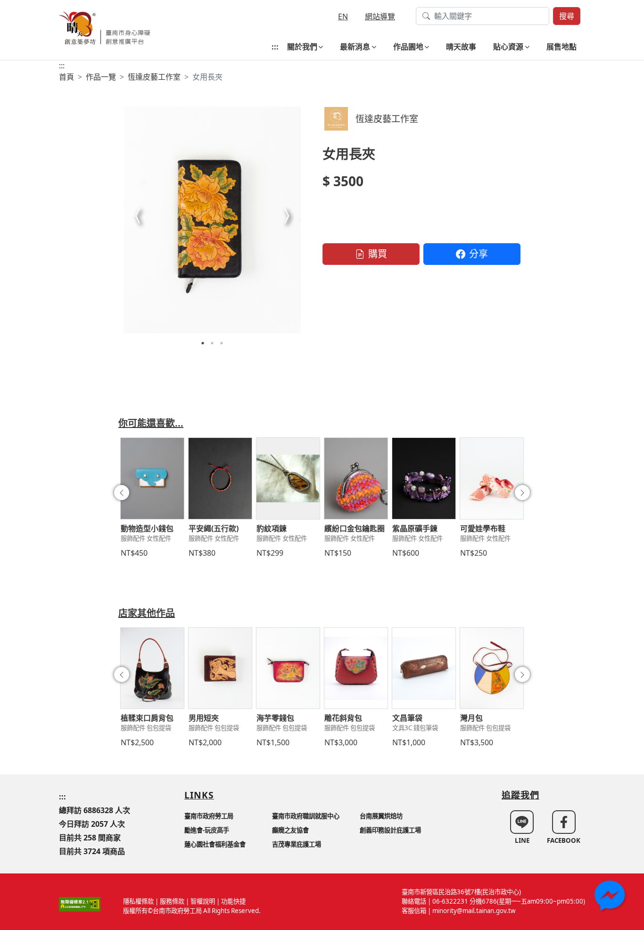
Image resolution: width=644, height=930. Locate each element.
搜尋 (566, 16)
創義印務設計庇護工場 (390, 830)
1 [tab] (202, 343)
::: (275, 46)
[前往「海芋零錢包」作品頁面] (288, 668)
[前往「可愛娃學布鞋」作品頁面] (491, 478)
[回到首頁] (104, 27)
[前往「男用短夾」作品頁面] (220, 668)
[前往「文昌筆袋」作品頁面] (423, 668)
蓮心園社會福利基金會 (215, 844)
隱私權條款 (138, 901)
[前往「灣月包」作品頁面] (491, 668)
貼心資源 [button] (508, 46)
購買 (377, 253)
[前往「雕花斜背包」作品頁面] (356, 668)
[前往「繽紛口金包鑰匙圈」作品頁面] (356, 478)
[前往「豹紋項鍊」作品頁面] (288, 478)
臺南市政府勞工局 (208, 816)
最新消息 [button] (355, 46)
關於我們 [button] (302, 46)
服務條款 (172, 901)
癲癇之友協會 (290, 830)
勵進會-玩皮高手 (206, 830)
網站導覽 (380, 16)
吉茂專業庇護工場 (296, 844)
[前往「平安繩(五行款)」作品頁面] (220, 478)
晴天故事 (461, 46)
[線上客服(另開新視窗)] (611, 897)
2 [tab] (212, 343)
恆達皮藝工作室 (154, 77)
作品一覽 (101, 77)
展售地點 (561, 46)
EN (343, 16)
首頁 (66, 77)
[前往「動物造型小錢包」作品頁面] (152, 478)
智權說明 (202, 901)
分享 (478, 253)
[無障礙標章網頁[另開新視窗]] (79, 903)
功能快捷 (233, 901)
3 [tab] (221, 343)
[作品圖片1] (212, 220)
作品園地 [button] (408, 46)
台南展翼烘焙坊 (381, 816)
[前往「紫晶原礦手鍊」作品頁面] (423, 478)
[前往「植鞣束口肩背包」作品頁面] (152, 668)
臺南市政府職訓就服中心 (305, 816)
